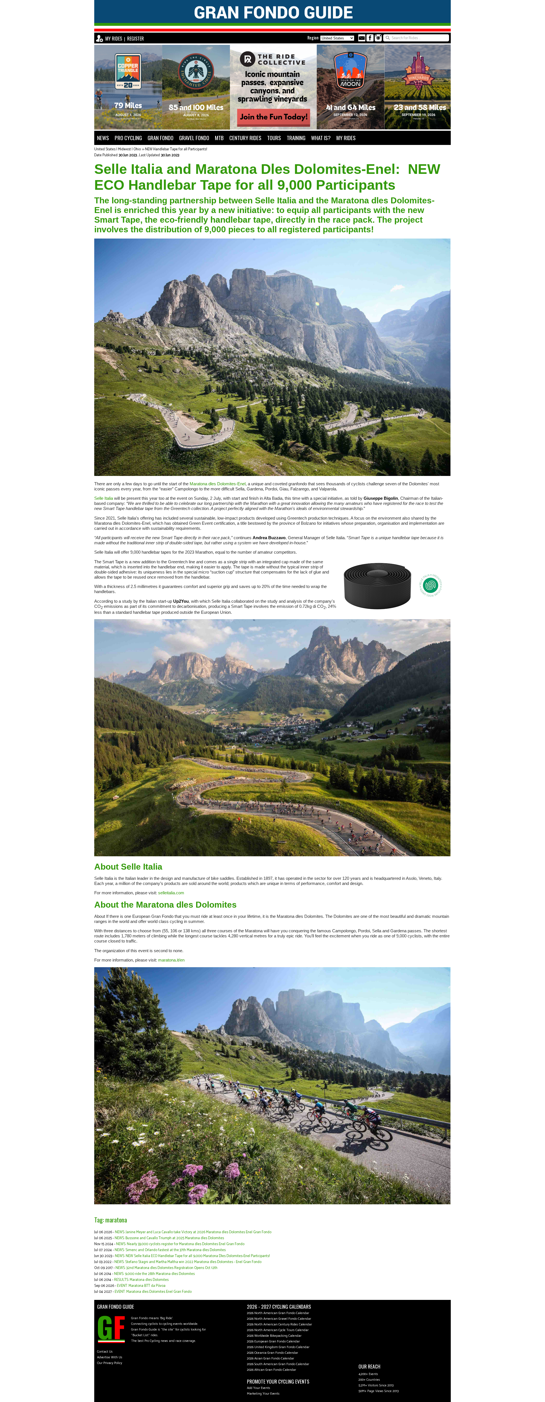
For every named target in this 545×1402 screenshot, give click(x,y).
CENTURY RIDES (245, 138)
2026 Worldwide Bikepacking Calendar (274, 1335)
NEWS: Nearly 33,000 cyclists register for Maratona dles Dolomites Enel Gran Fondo (180, 1244)
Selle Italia (103, 498)
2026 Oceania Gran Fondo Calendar (272, 1352)
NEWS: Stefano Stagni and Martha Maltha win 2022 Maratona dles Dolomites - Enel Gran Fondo (187, 1262)
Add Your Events (258, 1388)
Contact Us (105, 1351)
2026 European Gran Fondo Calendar (273, 1341)
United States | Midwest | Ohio (117, 149)
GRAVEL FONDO (194, 138)
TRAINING (296, 138)
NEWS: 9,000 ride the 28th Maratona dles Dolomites (154, 1274)
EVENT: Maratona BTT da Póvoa (141, 1286)
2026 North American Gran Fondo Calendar (278, 1313)
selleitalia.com (171, 892)
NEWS (103, 138)
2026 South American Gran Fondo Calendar (278, 1364)
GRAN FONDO (160, 138)
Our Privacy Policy (109, 1363)
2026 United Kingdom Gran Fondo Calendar (278, 1347)
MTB (219, 138)
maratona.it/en (171, 960)
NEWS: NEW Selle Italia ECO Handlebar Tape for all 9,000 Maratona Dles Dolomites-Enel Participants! (192, 1256)
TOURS (274, 138)
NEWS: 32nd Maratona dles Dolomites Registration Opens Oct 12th (166, 1268)
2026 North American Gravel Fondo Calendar (279, 1318)
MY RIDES (113, 38)
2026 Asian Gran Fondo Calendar (270, 1358)
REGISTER (135, 38)
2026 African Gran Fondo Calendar (271, 1370)
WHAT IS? (321, 138)
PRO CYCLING (128, 138)
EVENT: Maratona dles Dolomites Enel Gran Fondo (153, 1292)
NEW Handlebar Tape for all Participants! (176, 149)
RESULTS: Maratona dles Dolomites (141, 1280)
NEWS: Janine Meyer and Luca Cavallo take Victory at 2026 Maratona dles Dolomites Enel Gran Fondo (193, 1232)
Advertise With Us (109, 1357)
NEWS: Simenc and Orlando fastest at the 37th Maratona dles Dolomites (170, 1250)
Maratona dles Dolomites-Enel (218, 483)
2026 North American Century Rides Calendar (279, 1324)
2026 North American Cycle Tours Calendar (278, 1330)
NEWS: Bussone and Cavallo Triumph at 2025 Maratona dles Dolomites (169, 1238)
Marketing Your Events (263, 1393)
